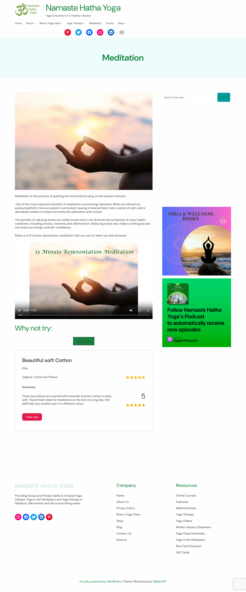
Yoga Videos (184, 521)
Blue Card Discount (188, 546)
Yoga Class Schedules (190, 533)
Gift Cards (182, 552)
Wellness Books (186, 508)
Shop (120, 521)
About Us (123, 502)
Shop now (83, 341)
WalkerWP (159, 581)
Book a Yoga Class (128, 514)
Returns (122, 540)
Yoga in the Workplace (190, 540)
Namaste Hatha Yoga (83, 7)
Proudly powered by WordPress (101, 581)
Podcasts (182, 502)
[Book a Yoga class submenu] (61, 23)
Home (120, 495)
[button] (32, 417)
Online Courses (186, 495)
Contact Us (124, 533)
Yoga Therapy (185, 514)
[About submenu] (34, 23)
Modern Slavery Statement (193, 527)
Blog (119, 527)
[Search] (223, 97)
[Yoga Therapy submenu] (84, 23)
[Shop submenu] (125, 23)
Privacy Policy (126, 508)
